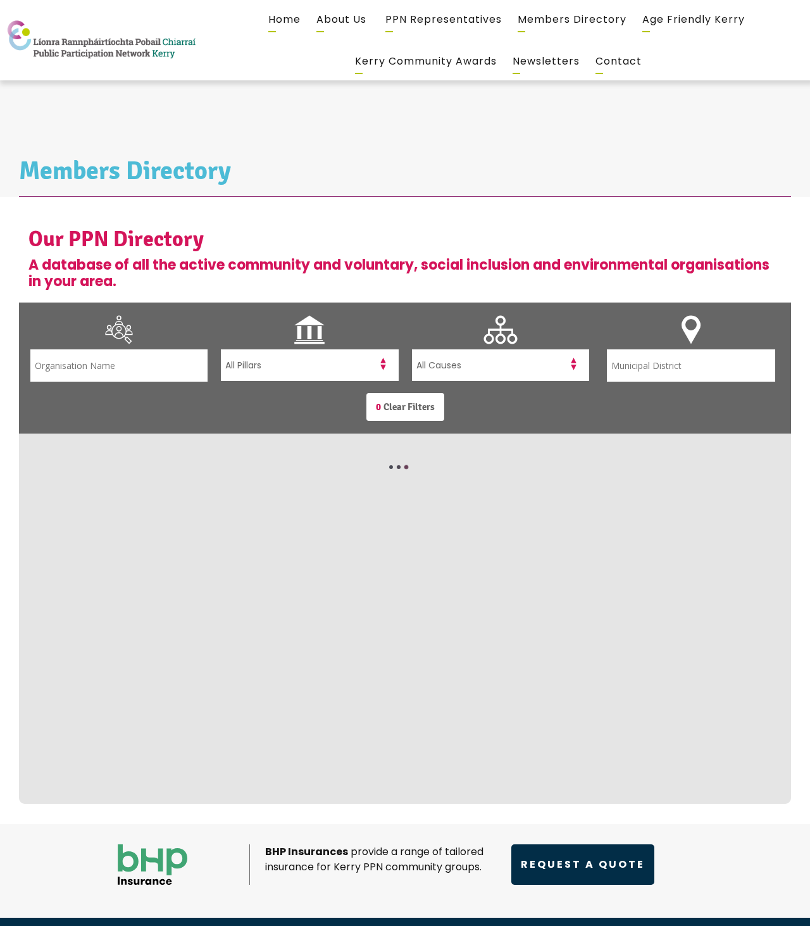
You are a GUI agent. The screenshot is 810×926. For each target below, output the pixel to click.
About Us (341, 19)
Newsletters (546, 61)
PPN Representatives (443, 19)
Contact (618, 61)
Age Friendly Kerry (693, 19)
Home (284, 19)
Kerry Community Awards (426, 61)
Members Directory (572, 19)
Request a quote (583, 864)
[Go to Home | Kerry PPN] (101, 40)
